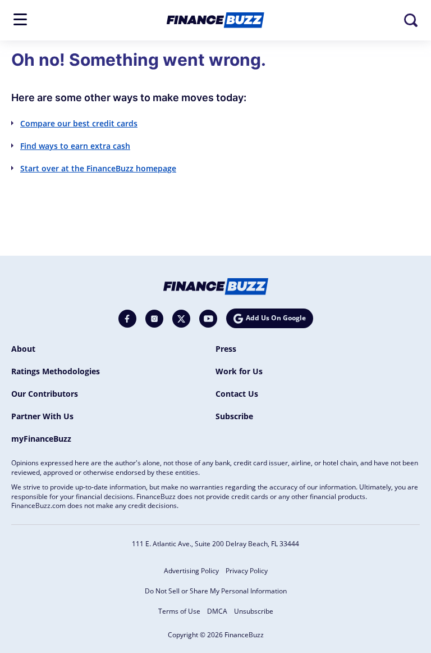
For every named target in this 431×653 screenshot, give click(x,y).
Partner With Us (42, 416)
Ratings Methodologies (55, 371)
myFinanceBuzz (41, 438)
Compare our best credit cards (78, 123)
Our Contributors (44, 393)
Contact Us (237, 393)
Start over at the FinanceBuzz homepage (98, 168)
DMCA (217, 611)
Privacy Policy (247, 570)
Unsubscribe (253, 611)
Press (226, 348)
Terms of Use (179, 611)
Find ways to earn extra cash (75, 145)
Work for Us (239, 371)
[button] (20, 19)
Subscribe (234, 416)
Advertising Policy (191, 570)
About (23, 348)
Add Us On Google (276, 318)
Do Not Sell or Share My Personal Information (216, 591)
